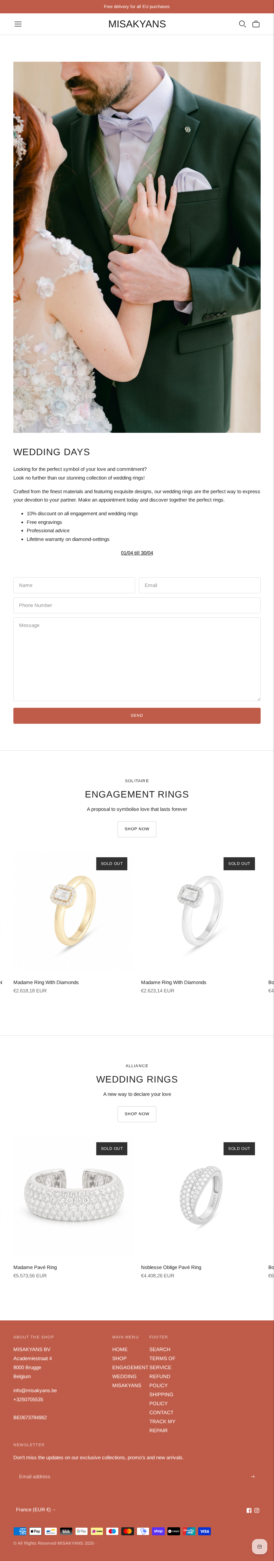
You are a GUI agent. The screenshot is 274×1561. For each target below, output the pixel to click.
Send (137, 715)
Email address (34, 1469)
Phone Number (34, 597)
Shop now (137, 829)
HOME (120, 1349)
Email (151, 577)
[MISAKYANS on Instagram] (256, 1511)
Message (29, 617)
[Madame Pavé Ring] (73, 1196)
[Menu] (18, 24)
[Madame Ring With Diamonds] (73, 911)
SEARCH (159, 1349)
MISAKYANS (126, 1385)
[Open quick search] (242, 24)
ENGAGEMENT (130, 1367)
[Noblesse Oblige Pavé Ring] (201, 1196)
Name (25, 577)
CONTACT (161, 1412)
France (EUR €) (33, 1509)
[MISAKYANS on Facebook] (249, 1511)
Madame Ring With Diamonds (46, 982)
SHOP (119, 1358)
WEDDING (124, 1376)
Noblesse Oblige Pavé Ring (171, 1267)
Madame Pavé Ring (35, 1267)
